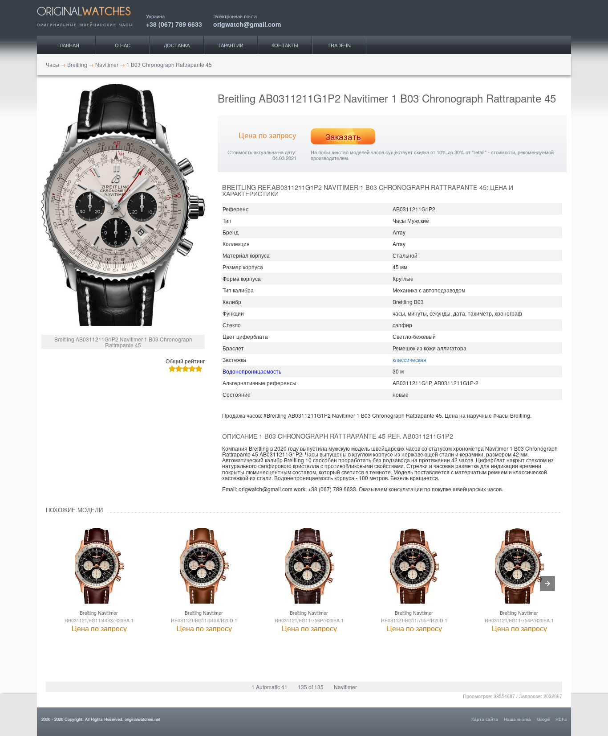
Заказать (343, 136)
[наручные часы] (91, 19)
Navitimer (345, 687)
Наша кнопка (517, 719)
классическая (409, 359)
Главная (68, 45)
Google (543, 719)
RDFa (561, 719)
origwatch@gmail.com (247, 23)
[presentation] (547, 583)
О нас (122, 45)
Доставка (177, 45)
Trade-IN (339, 45)
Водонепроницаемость (252, 371)
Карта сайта (484, 719)
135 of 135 (311, 687)
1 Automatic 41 (269, 687)
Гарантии (231, 45)
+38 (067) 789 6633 (174, 23)
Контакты (285, 45)
